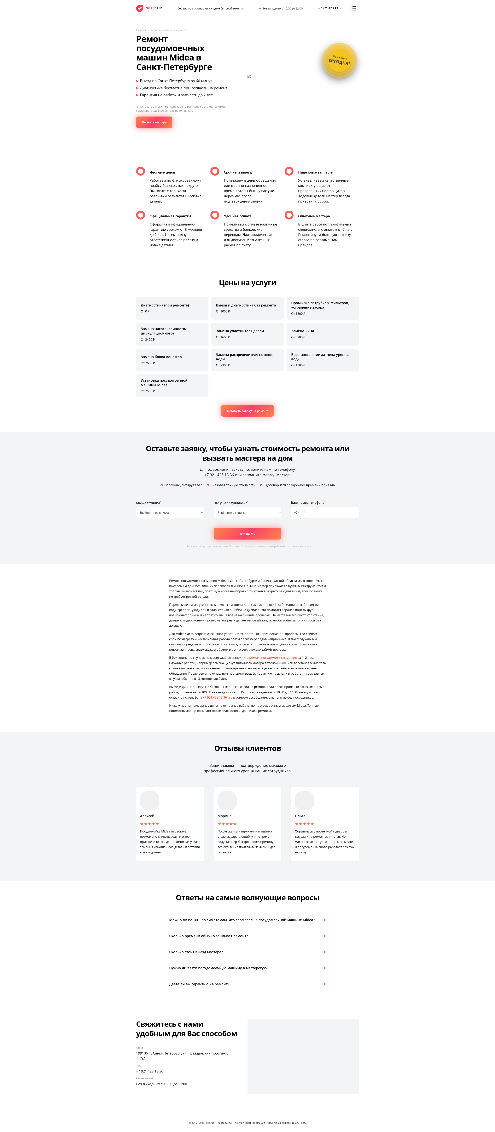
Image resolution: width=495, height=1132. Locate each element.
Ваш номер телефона (308, 502)
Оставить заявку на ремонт (247, 411)
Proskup (209, 1122)
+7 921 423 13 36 (219, 474)
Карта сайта (225, 1122)
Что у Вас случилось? (231, 502)
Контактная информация (250, 1122)
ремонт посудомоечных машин (273, 657)
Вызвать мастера (154, 122)
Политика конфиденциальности (287, 1122)
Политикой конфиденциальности (249, 546)
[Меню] (354, 8)
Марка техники (148, 502)
